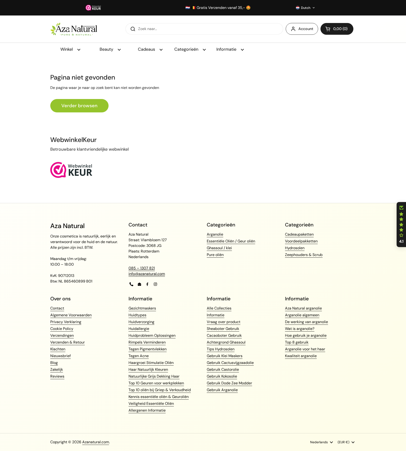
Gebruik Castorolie (223, 369)
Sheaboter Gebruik (223, 328)
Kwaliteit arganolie (301, 355)
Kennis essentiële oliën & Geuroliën (159, 396)
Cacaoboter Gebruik (224, 335)
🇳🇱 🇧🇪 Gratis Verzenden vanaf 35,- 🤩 (218, 8)
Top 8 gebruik (296, 342)
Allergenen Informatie (147, 410)
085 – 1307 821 (142, 268)
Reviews (57, 376)
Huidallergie (139, 328)
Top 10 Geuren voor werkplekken (156, 383)
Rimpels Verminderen (147, 342)
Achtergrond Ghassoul (226, 342)
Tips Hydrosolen (220, 349)
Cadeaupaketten (299, 234)
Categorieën (186, 49)
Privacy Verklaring (65, 321)
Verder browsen (79, 106)
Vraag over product (223, 321)
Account (305, 28)
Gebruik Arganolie (222, 389)
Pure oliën (215, 254)
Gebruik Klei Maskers (224, 355)
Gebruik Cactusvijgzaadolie (230, 362)
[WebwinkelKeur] (71, 176)
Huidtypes (137, 315)
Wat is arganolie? (299, 328)
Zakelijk (56, 369)
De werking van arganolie (306, 321)
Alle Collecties (219, 308)
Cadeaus (147, 49)
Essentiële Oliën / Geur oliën (231, 241)
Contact (57, 308)
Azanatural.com (95, 442)
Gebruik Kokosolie (222, 376)
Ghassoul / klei (219, 247)
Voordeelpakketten (301, 241)
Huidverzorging (141, 321)
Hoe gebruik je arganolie (306, 335)
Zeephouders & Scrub (304, 254)
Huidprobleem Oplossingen (152, 335)
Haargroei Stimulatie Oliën (151, 362)
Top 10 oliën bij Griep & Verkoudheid (160, 389)
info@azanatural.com (147, 273)
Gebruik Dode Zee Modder (229, 383)
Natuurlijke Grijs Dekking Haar (154, 376)
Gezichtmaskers (142, 308)
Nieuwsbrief (60, 355)
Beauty (107, 49)
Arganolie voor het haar (305, 349)
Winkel (67, 49)
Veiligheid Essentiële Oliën (151, 403)
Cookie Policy (61, 328)
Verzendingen (62, 335)
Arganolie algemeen (302, 315)
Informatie (227, 49)
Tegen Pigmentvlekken (148, 349)
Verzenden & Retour (67, 342)
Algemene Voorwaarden (71, 315)
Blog (54, 362)
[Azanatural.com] (73, 29)
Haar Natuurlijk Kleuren (148, 369)
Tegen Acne (139, 355)
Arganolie (215, 234)
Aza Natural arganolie (303, 308)
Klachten (57, 349)
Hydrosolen (294, 247)
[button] (305, 7)
